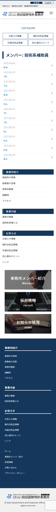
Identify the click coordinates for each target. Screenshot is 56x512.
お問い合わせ (11, 467)
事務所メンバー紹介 (14, 456)
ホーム (8, 451)
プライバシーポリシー (15, 473)
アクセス (6, 200)
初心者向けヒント (40, 42)
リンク (5, 262)
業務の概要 (7, 216)
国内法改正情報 (40, 35)
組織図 (5, 194)
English (48, 3)
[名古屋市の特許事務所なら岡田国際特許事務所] (22, 13)
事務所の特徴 (8, 177)
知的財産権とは (10, 222)
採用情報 (9, 462)
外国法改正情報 (15, 42)
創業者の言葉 (8, 183)
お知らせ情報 (15, 35)
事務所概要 (7, 189)
